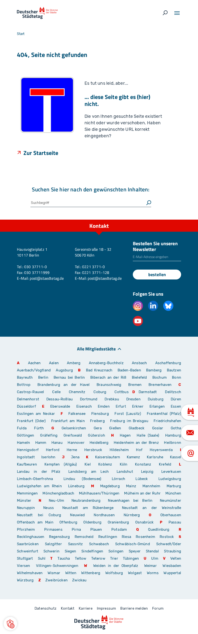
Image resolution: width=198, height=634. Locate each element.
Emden (104, 406)
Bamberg (154, 370)
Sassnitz (75, 544)
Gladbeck (136, 428)
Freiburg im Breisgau (129, 421)
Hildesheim (119, 450)
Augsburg (64, 370)
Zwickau (79, 580)
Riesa (126, 537)
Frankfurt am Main (68, 421)
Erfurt (121, 406)
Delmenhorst (28, 399)
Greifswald (73, 435)
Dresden (133, 399)
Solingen (115, 551)
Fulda (22, 428)
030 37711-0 (35, 267)
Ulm (154, 558)
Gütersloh (96, 435)
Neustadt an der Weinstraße (151, 508)
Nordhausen (104, 515)
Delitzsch (173, 392)
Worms (153, 573)
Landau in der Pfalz (38, 471)
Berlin (43, 377)
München (173, 493)
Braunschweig (109, 385)
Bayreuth (25, 377)
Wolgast (135, 573)
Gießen (115, 428)
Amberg (73, 363)
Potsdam (119, 529)
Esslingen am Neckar (36, 413)
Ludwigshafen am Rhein (39, 486)
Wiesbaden (172, 566)
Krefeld (165, 464)
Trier (114, 558)
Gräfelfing (50, 435)
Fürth (39, 428)
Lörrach (118, 479)
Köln (123, 464)
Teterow (98, 558)
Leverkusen (171, 471)
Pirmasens (53, 529)
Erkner (137, 406)
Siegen (70, 551)
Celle (56, 392)
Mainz (131, 486)
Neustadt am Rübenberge (88, 508)
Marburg (174, 486)
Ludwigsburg (169, 479)
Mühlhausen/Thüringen (99, 493)
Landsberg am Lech (88, 471)
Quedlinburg (158, 529)
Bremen (134, 385)
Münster (24, 500)
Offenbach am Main (35, 522)
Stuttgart (25, 558)
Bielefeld (139, 377)
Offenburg (68, 522)
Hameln (23, 442)
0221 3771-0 (93, 267)
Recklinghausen (30, 537)
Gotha (176, 428)
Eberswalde (60, 406)
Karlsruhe (155, 457)
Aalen (54, 363)
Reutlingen (107, 537)
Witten (70, 573)
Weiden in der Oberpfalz (117, 566)
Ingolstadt (26, 457)
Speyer (135, 551)
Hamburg (173, 435)
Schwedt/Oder (168, 544)
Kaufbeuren (27, 464)
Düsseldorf (26, 406)
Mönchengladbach (58, 493)
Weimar (150, 566)
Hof (139, 450)
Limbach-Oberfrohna (35, 479)
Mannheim (151, 486)
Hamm (40, 442)
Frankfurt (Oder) (31, 421)
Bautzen (174, 370)
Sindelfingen (92, 551)
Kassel (175, 457)
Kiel (88, 464)
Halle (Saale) (148, 435)
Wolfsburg (114, 573)
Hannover (76, 442)
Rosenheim (145, 537)
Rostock (167, 537)
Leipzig (147, 471)
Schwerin (51, 551)
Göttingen (26, 435)
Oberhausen (170, 515)
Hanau (57, 442)
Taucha (63, 558)
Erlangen (157, 406)
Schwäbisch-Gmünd (132, 544)
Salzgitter (53, 544)
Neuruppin (26, 508)
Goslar (157, 428)
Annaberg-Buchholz (106, 363)
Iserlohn (48, 457)
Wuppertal (172, 573)
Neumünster (170, 500)
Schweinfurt (27, 551)
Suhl (42, 558)
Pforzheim (26, 529)
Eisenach (84, 406)
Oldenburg (92, 522)
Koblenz (105, 464)
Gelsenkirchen (74, 428)
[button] (10, 623)
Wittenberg (90, 573)
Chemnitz (77, 392)
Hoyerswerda (161, 450)
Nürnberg (132, 515)
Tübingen (131, 558)
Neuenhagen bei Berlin (130, 500)
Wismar (54, 573)
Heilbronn (172, 442)
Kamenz (133, 457)
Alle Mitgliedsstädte (96, 349)
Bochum (159, 377)
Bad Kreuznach (99, 370)
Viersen (23, 566)
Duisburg (155, 399)
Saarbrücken (28, 544)
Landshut (125, 471)
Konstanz (143, 464)
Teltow (80, 558)
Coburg (99, 392)
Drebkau (113, 399)
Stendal (152, 551)
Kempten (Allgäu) (60, 464)
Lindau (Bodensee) (82, 479)
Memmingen (27, 493)
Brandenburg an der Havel (63, 385)
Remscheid (84, 537)
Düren (176, 399)
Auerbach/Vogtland (34, 370)
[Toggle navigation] (177, 13)
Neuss (48, 508)
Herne (72, 450)
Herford (52, 450)
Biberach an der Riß (108, 377)
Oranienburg (118, 522)
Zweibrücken (56, 580)
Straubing (172, 551)
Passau (175, 522)
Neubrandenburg (86, 500)
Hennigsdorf (28, 450)
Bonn (176, 377)
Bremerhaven (159, 385)
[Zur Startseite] (37, 13)
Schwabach (100, 544)
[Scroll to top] (183, 219)
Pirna (76, 529)
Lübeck (145, 479)
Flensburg (100, 413)
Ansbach (139, 363)
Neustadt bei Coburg (39, 515)
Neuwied (77, 515)
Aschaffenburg (168, 363)
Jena (75, 457)
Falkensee (77, 413)
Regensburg (59, 537)
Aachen (34, 363)
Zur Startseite (40, 152)
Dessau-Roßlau (59, 399)
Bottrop (23, 385)
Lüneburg (76, 486)
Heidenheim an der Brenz (136, 442)
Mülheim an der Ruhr (142, 493)
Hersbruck (93, 450)
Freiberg (97, 421)
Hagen (125, 435)
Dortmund (88, 399)
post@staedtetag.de (47, 278)
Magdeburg (110, 486)
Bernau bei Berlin (70, 377)
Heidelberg (99, 442)
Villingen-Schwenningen (57, 566)
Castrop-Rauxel (30, 392)
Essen (176, 406)
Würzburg (25, 580)
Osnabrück (144, 522)
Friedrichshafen (167, 421)
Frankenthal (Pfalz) (164, 413)
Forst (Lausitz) (127, 413)
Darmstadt (148, 392)
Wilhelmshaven (29, 573)
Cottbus (121, 392)
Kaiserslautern (107, 457)
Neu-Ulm (56, 500)
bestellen (157, 274)
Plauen (96, 529)
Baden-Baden (129, 370)
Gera (98, 428)
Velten (175, 558)
